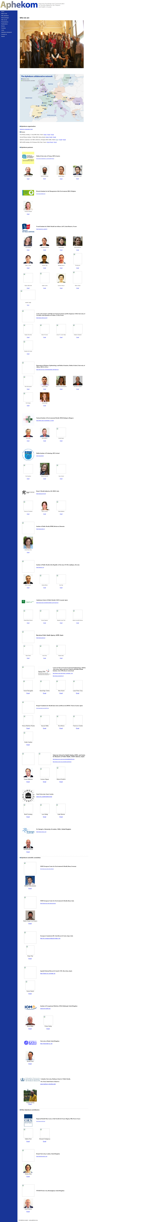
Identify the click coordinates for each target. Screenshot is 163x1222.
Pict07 (57, 139)
